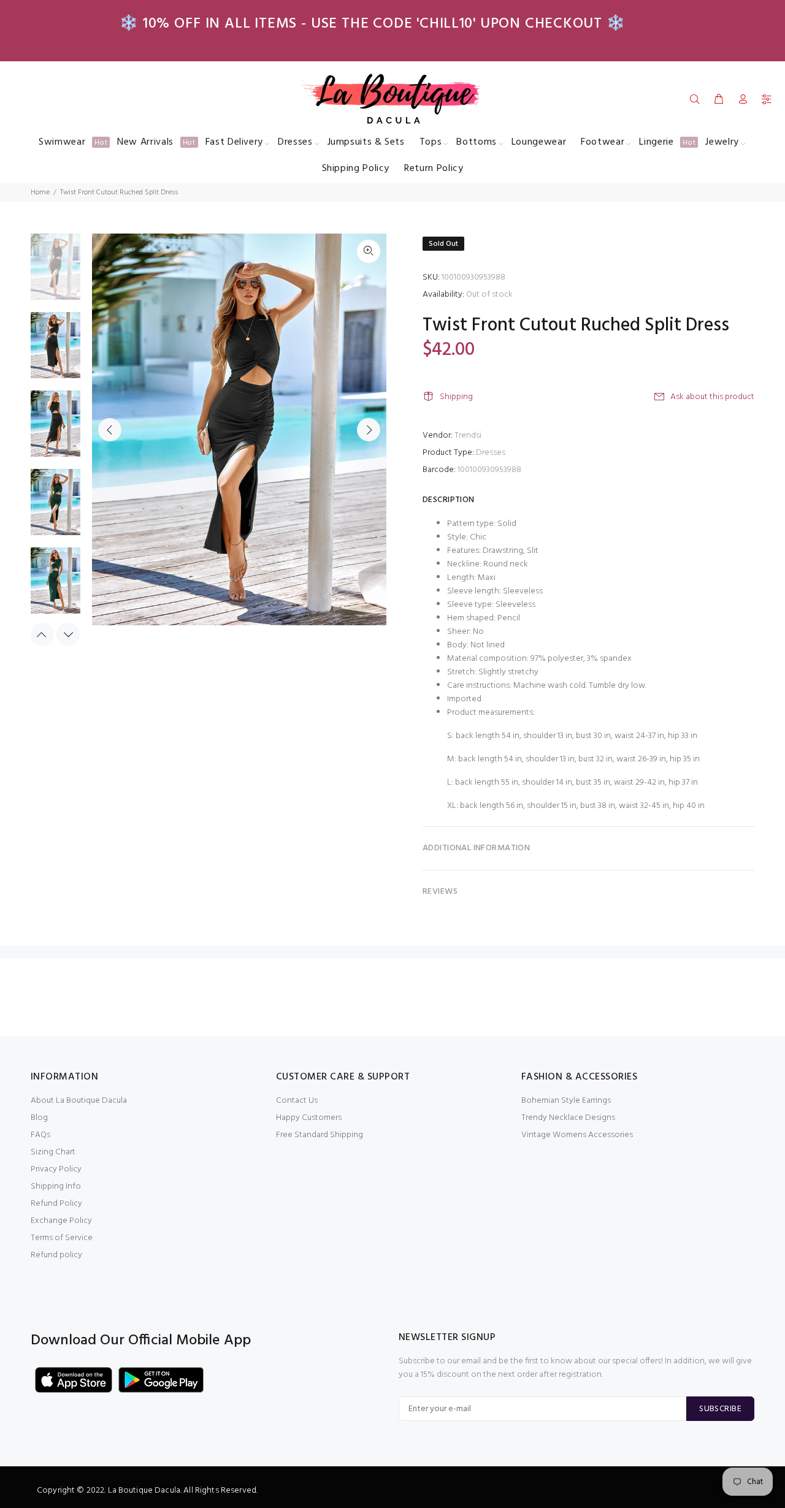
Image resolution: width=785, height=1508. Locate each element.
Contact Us (297, 1101)
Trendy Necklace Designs (568, 1118)
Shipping (456, 397)
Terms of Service (62, 1238)
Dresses (490, 453)
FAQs (40, 1135)
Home (40, 192)
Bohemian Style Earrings (566, 1101)
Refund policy (56, 1255)
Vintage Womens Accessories (577, 1135)
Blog (39, 1118)
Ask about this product (712, 397)
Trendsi (467, 435)
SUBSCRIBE (720, 1409)
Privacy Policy (56, 1169)
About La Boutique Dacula (79, 1101)
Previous (109, 429)
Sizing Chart (53, 1152)
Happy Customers (309, 1118)
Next (368, 429)
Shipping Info (56, 1186)
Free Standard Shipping (319, 1135)
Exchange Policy (61, 1221)
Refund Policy (56, 1204)
